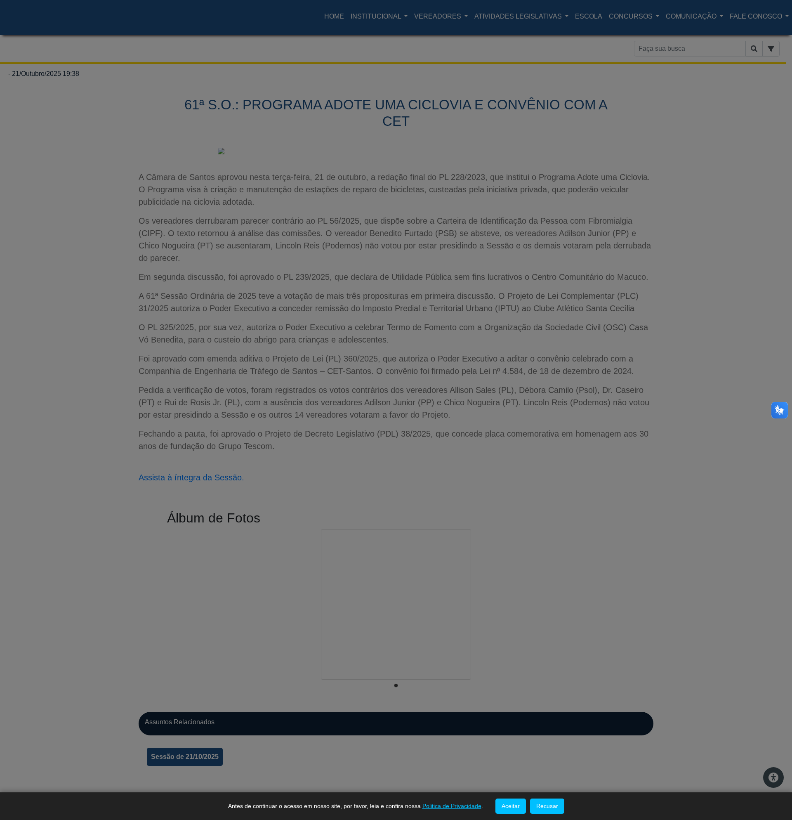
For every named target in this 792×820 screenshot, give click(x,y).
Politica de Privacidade (451, 806)
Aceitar (511, 806)
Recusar (547, 806)
